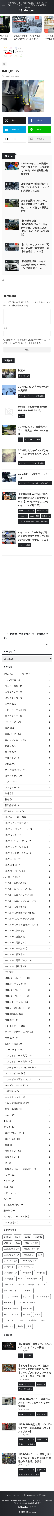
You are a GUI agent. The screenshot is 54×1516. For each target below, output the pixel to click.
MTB (20, 1279)
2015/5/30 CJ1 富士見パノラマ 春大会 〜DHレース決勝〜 (33, 430)
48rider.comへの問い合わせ (37, 1495)
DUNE (27, 1237)
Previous (2, 25)
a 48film (7, 1237)
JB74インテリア (10, 1261)
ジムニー (41, 1284)
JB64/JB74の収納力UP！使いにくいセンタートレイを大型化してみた (35, 187)
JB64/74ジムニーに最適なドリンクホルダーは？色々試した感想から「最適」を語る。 (35, 1458)
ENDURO (38, 1237)
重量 (29, 1326)
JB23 (18, 1243)
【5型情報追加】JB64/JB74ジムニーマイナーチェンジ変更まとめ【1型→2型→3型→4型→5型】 (35, 227)
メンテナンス (9, 1320)
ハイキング (27, 1308)
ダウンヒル (27, 1296)
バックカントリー (11, 1314)
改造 (43, 1320)
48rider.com (27, 10)
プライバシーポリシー (15, 1495)
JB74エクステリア (29, 1261)
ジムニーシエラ (10, 1290)
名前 (5, 328)
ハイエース (8, 1302)
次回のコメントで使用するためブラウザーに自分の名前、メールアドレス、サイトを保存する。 (27, 341)
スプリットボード (11, 1296)
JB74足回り (26, 1273)
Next (51, 25)
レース (22, 1320)
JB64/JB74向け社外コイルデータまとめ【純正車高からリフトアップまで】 (35, 1428)
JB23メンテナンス (11, 1255)
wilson (21, 1284)
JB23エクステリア (11, 1249)
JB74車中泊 (40, 1273)
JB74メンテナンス (25, 1267)
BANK (17, 1237)
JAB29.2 (7, 1243)
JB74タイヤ (8, 1267)
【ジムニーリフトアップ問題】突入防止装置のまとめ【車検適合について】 (35, 248)
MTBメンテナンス (33, 1279)
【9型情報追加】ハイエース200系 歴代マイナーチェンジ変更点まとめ (34, 265)
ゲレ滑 (31, 1284)
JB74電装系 (8, 1279)
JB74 (40, 1255)
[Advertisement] (27, 598)
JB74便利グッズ (10, 1273)
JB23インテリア (31, 1243)
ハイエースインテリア (27, 1302)
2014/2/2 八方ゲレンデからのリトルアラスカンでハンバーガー (33, 454)
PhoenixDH (9, 1284)
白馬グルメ (8, 1326)
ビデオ (37, 1314)
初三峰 (21, 370)
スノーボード (26, 1290)
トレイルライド (43, 1296)
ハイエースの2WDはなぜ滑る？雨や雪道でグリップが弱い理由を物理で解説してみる (33, 536)
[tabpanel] (27, 29)
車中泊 (20, 1326)
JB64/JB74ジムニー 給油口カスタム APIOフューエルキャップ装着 (34, 1403)
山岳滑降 (33, 1320)
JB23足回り (28, 1255)
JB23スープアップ (31, 1249)
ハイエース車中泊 (11, 1308)
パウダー (26, 1314)
